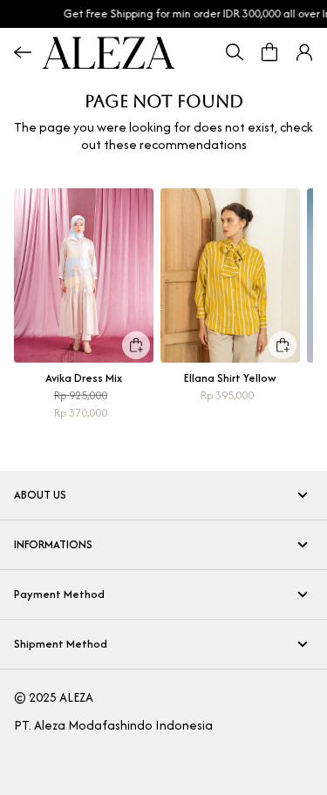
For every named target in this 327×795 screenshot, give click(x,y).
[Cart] (269, 52)
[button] (304, 52)
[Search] (234, 52)
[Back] (22, 52)
